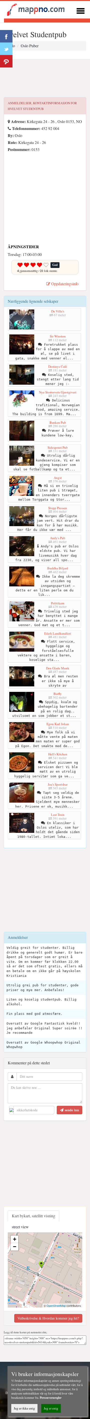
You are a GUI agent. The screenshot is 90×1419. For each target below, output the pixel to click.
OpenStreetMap (56, 1306)
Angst (58, 477)
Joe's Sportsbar (58, 784)
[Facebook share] (6, 36)
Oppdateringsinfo (64, 283)
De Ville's (57, 311)
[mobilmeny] (80, 10)
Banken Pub (58, 422)
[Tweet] (6, 48)
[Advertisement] (45, 78)
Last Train (57, 814)
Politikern (57, 603)
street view (20, 1226)
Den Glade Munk (57, 668)
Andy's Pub (57, 538)
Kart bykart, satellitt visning (33, 1215)
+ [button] (14, 1239)
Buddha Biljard (57, 568)
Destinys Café (57, 366)
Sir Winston (58, 336)
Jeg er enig (51, 1408)
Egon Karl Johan (57, 724)
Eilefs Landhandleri (57, 633)
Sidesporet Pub (58, 447)
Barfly (58, 693)
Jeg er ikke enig (24, 1408)
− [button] (14, 1247)
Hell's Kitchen (57, 754)
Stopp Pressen (57, 508)
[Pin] (6, 61)
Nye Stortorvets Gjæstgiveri (57, 392)
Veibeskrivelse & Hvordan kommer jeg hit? (48, 1318)
